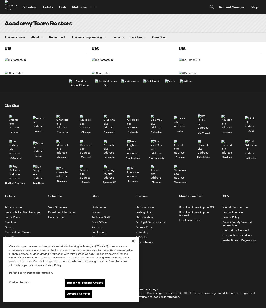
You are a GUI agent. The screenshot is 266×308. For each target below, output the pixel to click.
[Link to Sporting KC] (109, 172)
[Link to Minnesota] (62, 147)
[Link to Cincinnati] (109, 122)
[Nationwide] (130, 81)
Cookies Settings (147, 289)
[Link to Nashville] (109, 147)
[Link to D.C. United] (204, 122)
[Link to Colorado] (133, 122)
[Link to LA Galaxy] (15, 147)
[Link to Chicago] (86, 122)
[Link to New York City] (156, 147)
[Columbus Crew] (11, 7)
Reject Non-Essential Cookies (85, 282)
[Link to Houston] (227, 122)
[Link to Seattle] (86, 172)
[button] (93, 7)
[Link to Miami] (39, 147)
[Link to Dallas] (180, 122)
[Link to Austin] (39, 122)
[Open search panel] (212, 7)
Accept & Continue (78, 293)
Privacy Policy (53, 265)
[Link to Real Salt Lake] (251, 147)
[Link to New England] (133, 147)
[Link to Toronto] (156, 172)
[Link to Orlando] (180, 147)
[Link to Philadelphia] (204, 147)
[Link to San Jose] (62, 172)
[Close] (133, 241)
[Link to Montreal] (86, 147)
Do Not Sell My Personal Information (30, 272)
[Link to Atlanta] (15, 122)
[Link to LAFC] (251, 122)
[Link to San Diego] (39, 172)
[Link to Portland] (227, 147)
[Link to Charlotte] (62, 122)
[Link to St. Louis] (133, 172)
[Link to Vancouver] (180, 172)
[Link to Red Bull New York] (15, 172)
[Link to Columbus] (156, 122)
